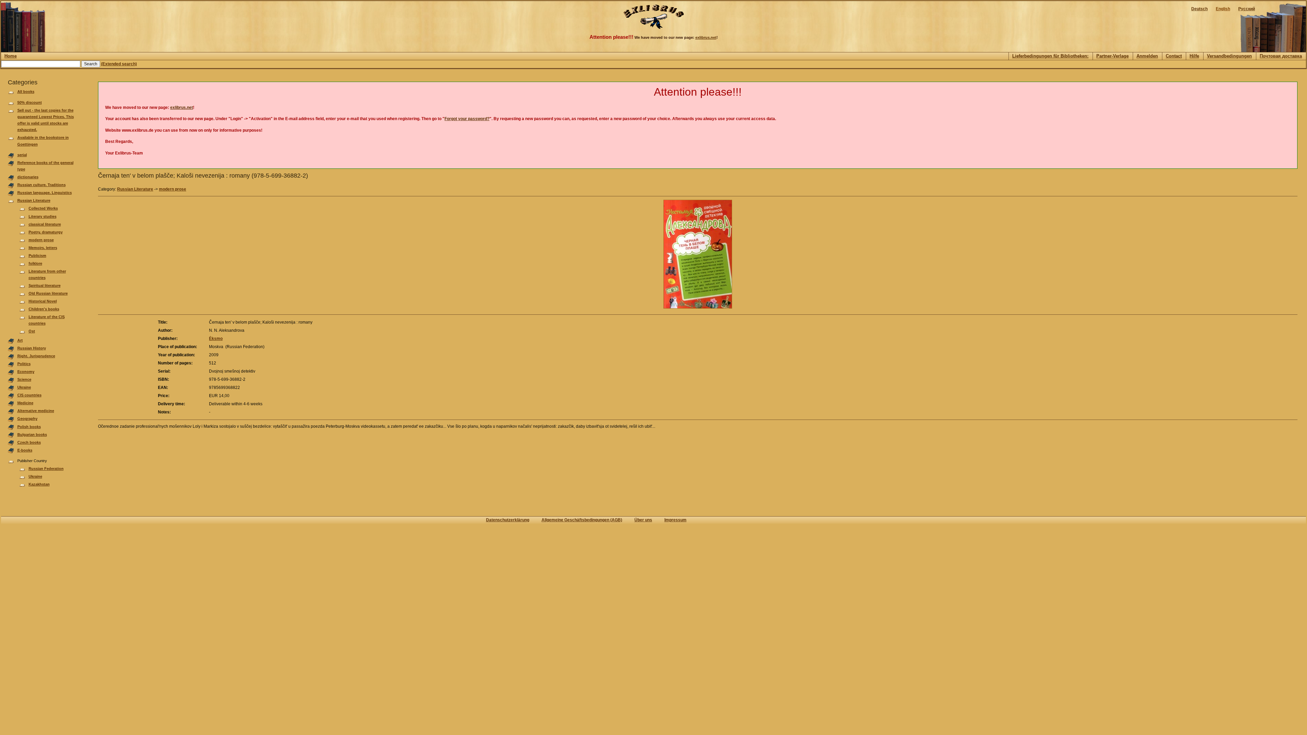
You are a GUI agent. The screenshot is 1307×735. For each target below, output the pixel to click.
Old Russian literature (48, 293)
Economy (25, 372)
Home (10, 56)
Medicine (25, 403)
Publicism (37, 256)
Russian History (31, 348)
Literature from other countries (47, 274)
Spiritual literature (45, 285)
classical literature (45, 224)
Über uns (643, 520)
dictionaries (27, 177)
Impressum (675, 520)
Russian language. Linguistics (44, 193)
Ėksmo (216, 338)
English (1223, 8)
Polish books (29, 427)
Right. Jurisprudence (36, 356)
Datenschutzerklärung (507, 520)
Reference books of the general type (45, 166)
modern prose (41, 240)
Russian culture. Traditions (41, 185)
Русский (1246, 8)
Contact (1174, 56)
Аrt (20, 340)
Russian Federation (46, 469)
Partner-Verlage (1112, 56)
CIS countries (29, 395)
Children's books (44, 309)
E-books (24, 450)
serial (22, 155)
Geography (27, 418)
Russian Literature (33, 200)
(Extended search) (119, 64)
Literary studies (43, 216)
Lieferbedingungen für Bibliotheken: (1050, 56)
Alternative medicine (35, 411)
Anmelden (1147, 56)
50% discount (29, 102)
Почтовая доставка (1281, 56)
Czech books (29, 442)
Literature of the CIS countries (47, 320)
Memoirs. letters (43, 248)
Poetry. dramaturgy (46, 232)
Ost (32, 331)
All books (25, 91)
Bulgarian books (32, 434)
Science (24, 379)
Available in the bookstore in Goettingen (43, 140)
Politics (24, 364)
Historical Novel (43, 301)
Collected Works (43, 208)
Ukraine (24, 387)
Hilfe (1194, 56)
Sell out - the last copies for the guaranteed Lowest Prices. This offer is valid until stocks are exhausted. (45, 120)
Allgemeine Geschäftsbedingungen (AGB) (582, 520)
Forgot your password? (467, 118)
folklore (35, 263)
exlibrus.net (705, 37)
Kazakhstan (39, 484)
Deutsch (1199, 8)
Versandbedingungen (1229, 56)
